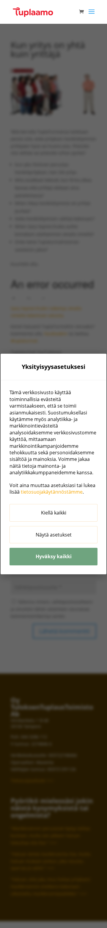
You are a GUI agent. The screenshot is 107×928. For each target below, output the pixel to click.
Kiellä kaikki (53, 512)
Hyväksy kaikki (54, 556)
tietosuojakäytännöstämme (52, 492)
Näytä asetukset (54, 534)
